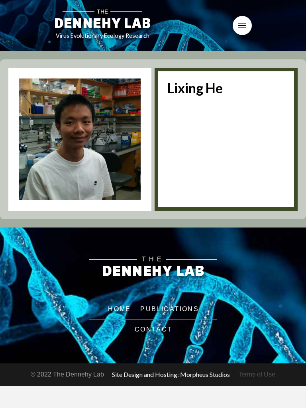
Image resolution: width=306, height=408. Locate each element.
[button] (242, 25)
